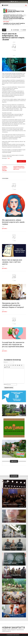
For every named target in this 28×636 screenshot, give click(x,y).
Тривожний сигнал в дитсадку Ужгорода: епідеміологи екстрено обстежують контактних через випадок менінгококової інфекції (13, 16)
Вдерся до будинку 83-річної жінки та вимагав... (14, 547)
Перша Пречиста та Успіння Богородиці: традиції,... (12, 601)
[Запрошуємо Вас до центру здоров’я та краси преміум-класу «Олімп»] (14, 427)
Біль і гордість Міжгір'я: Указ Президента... (12, 575)
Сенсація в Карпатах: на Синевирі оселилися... (13, 588)
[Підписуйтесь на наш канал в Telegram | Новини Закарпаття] (14, 396)
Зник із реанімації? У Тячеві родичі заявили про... (14, 519)
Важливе (4, 586)
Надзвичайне (5, 560)
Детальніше (5, 228)
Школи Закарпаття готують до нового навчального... (13, 534)
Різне (4, 612)
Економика (5, 532)
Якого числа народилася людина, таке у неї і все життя (12, 262)
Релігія (4, 599)
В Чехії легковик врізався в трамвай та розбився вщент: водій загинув (19, 168)
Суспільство (5, 502)
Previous (24, 15)
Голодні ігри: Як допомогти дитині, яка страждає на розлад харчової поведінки (13, 344)
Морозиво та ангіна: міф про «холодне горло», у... (12, 614)
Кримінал (5, 545)
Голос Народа (5, 517)
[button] (5, 365)
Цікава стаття (22, 161)
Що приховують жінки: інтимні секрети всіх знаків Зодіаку (13, 222)
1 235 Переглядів (15, 29)
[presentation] (5, 365)
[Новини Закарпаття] (14, 11)
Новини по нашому (6, 573)
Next (25, 15)
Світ (9, 158)
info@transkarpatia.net (6, 631)
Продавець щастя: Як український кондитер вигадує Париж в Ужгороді (13, 305)
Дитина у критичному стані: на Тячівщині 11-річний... (13, 562)
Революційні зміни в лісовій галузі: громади (13, 504)
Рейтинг (24, 29)
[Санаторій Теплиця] (14, 448)
